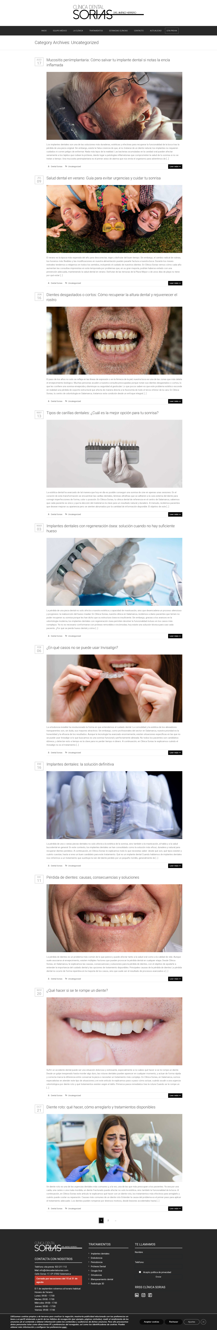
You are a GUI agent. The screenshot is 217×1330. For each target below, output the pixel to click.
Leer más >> (175, 166)
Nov (39, 990)
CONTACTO (139, 31)
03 (39, 529)
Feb (39, 647)
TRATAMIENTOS (96, 31)
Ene (39, 764)
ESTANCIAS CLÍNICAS (118, 31)
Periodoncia (96, 1262)
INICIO (44, 31)
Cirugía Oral (96, 1270)
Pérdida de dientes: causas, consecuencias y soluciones (92, 877)
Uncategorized (74, 166)
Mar (39, 525)
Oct (39, 1106)
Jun (39, 294)
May (39, 412)
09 (39, 181)
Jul (39, 177)
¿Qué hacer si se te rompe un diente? (77, 990)
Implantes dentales (100, 1253)
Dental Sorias (56, 166)
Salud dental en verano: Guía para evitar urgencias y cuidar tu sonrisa (103, 178)
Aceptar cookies (151, 1321)
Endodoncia (96, 1258)
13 (39, 416)
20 (39, 993)
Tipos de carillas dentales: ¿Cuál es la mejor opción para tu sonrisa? (102, 413)
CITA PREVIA (172, 31)
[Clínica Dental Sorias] (108, 11)
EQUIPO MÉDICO (60, 31)
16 (39, 298)
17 (39, 63)
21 (39, 1110)
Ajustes (191, 1321)
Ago (39, 59)
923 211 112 (61, 1266)
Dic (39, 877)
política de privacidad (161, 1272)
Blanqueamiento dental (102, 1279)
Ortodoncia (96, 1275)
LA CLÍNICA (78, 31)
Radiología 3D (97, 1283)
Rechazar (173, 1321)
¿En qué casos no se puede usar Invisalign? (82, 647)
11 (39, 880)
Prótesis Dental (98, 1266)
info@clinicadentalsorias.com (54, 1270)
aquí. (64, 1327)
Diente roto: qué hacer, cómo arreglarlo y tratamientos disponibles (100, 1107)
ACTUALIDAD (156, 31)
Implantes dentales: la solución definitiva (80, 764)
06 (39, 651)
